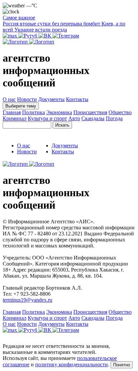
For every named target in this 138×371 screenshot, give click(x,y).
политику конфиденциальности (71, 364)
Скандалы (93, 118)
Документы (51, 99)
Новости (27, 99)
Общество (120, 112)
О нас (9, 99)
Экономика (59, 112)
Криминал (14, 118)
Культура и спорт (47, 118)
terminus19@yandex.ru (27, 300)
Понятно (121, 364)
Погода (114, 118)
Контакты (77, 99)
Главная (12, 112)
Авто (74, 118)
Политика (33, 112)
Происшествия (90, 112)
